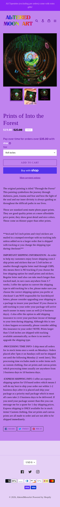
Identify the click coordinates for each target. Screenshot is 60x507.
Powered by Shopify (42, 497)
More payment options (30, 177)
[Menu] (55, 20)
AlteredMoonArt (24, 497)
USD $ (29, 462)
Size (5, 147)
